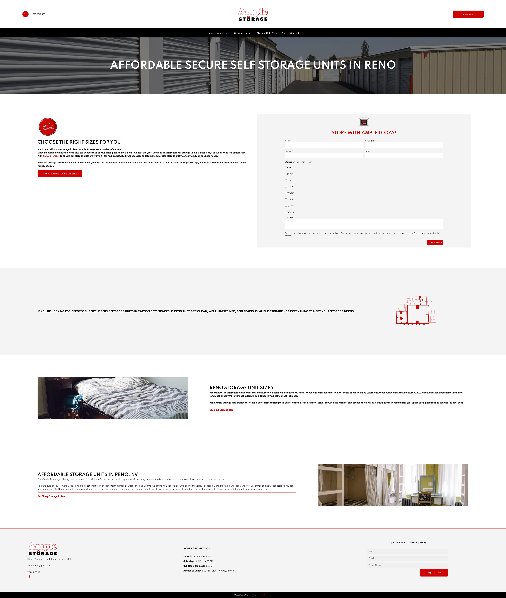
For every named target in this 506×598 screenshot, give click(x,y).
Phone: (288, 151)
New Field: (369, 140)
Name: (288, 140)
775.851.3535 (39, 14)
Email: (368, 151)
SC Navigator (267, 595)
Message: (289, 217)
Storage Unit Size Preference (298, 161)
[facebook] (29, 577)
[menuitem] (210, 33)
